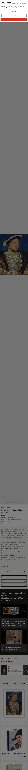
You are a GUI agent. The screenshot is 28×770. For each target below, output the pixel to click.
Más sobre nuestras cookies (12, 7)
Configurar (14, 11)
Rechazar (14, 15)
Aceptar (14, 19)
